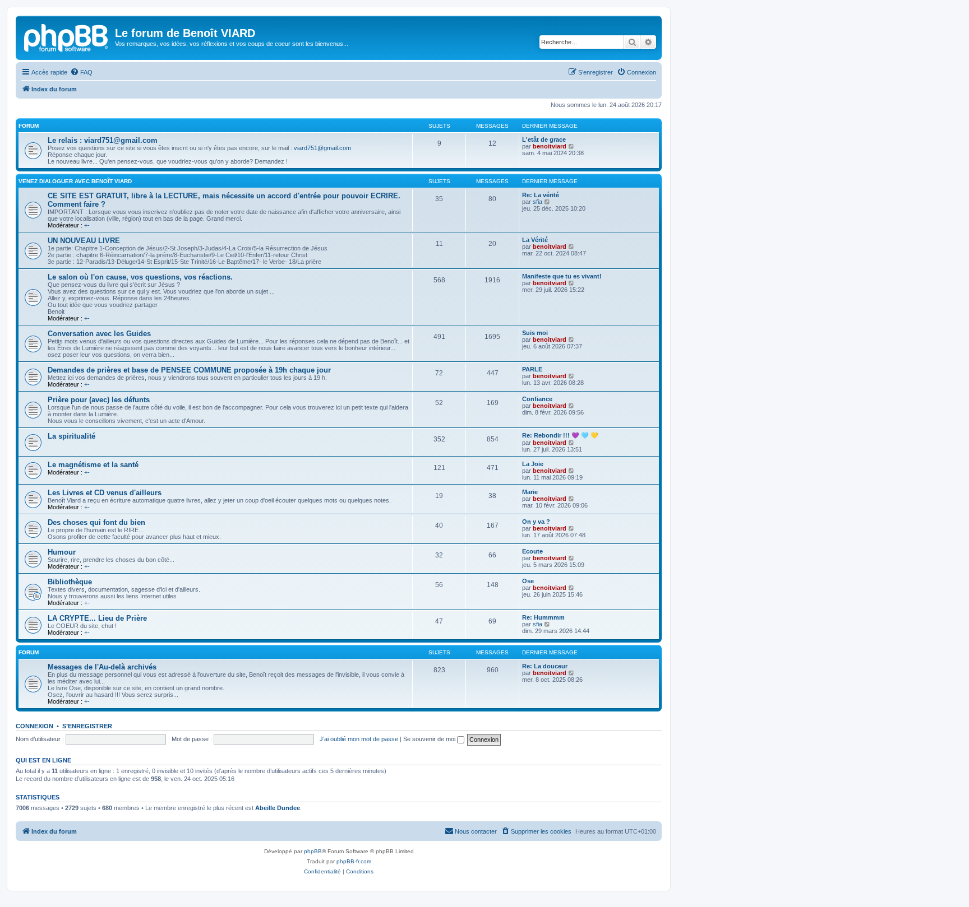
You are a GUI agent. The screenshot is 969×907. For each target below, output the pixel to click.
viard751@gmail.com (322, 148)
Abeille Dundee (277, 807)
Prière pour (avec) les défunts (99, 400)
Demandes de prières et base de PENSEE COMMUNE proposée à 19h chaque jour (189, 370)
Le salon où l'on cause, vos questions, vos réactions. (140, 277)
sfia (537, 201)
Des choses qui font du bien (96, 522)
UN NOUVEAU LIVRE (84, 240)
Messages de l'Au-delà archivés (102, 667)
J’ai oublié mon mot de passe (359, 739)
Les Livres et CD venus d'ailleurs (105, 493)
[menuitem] (81, 72)
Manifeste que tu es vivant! (562, 276)
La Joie (532, 464)
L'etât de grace (544, 139)
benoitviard (549, 146)
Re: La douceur (544, 666)
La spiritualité (71, 436)
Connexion (34, 726)
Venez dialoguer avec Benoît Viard (75, 181)
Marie (530, 492)
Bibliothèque (70, 582)
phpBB (313, 851)
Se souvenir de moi (430, 739)
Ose (528, 581)
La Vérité (535, 239)
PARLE (532, 369)
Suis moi (535, 332)
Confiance (537, 399)
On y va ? (536, 521)
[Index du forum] (67, 36)
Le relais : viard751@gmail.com (103, 140)
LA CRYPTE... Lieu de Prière (97, 618)
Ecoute (532, 551)
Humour (62, 552)
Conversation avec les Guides (99, 333)
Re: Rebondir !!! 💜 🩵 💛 (560, 435)
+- (87, 225)
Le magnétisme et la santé (93, 465)
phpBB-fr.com (353, 861)
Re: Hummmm (543, 617)
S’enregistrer (87, 726)
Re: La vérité (540, 195)
